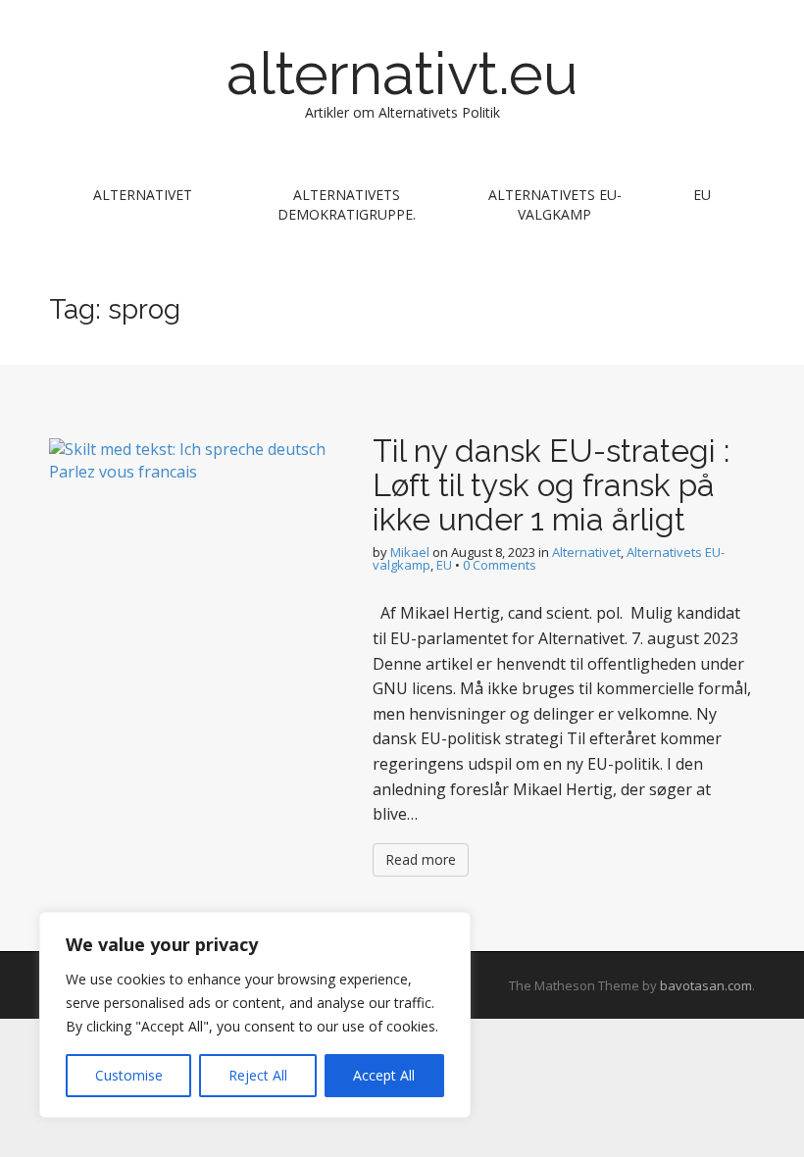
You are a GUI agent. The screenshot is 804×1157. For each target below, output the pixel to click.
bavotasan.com (706, 985)
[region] (255, 1015)
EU (702, 194)
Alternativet (142, 194)
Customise (129, 1075)
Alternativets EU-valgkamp (555, 204)
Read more (420, 859)
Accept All (384, 1075)
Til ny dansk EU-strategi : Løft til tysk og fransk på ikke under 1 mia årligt (551, 484)
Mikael (409, 552)
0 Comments (499, 565)
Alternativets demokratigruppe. (346, 204)
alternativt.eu (402, 73)
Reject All (257, 1075)
